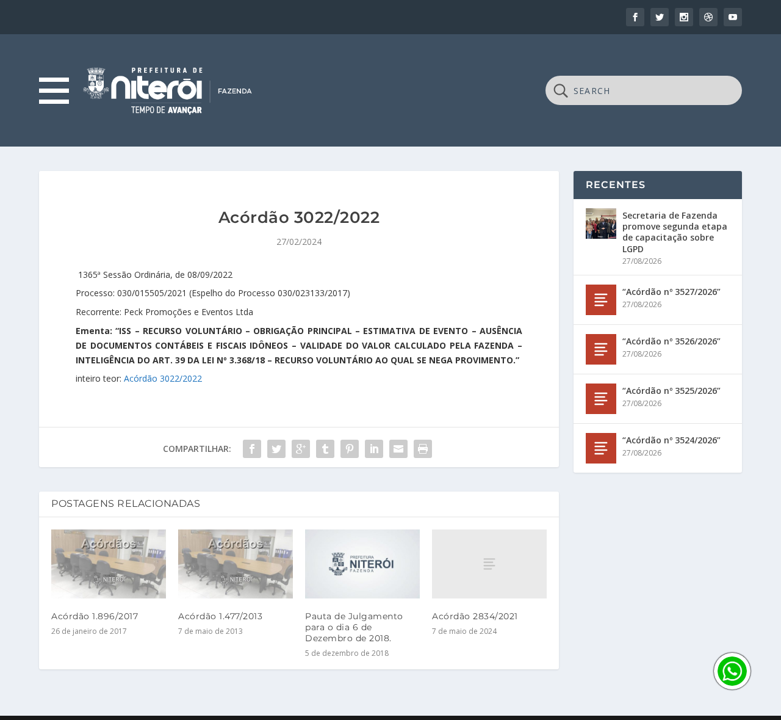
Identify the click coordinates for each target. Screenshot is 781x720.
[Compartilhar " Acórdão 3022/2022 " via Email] (398, 449)
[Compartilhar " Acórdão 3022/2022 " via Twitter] (276, 449)
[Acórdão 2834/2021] (489, 563)
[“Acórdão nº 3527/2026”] (601, 300)
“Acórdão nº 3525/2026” (671, 390)
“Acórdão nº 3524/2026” (671, 440)
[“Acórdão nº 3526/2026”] (601, 349)
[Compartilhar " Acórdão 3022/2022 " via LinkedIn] (374, 449)
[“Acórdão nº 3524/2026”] (601, 448)
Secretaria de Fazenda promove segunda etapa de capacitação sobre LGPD (674, 232)
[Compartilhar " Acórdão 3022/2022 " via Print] (423, 449)
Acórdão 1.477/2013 (220, 616)
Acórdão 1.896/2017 (94, 616)
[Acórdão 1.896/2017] (108, 563)
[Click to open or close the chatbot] (732, 671)
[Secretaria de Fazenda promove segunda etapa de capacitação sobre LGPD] (601, 223)
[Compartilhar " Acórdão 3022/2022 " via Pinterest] (349, 449)
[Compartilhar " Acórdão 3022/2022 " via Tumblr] (325, 449)
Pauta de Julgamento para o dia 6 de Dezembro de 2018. (354, 627)
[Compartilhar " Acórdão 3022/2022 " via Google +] (301, 449)
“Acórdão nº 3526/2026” (671, 341)
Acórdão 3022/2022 (163, 378)
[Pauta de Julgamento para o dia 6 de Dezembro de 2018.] (362, 563)
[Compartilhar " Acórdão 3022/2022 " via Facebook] (252, 449)
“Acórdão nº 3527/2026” (671, 291)
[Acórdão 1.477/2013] (235, 563)
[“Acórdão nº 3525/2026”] (601, 399)
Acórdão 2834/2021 (475, 616)
